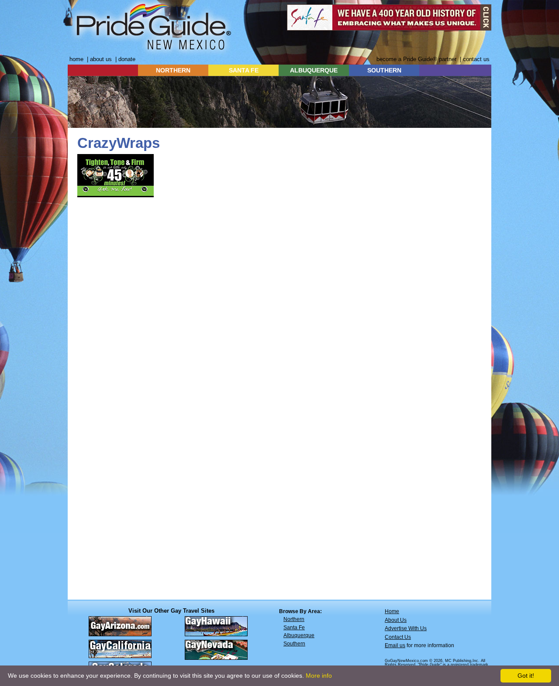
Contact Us (398, 637)
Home (392, 611)
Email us (395, 645)
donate (126, 59)
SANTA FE (244, 70)
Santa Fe (294, 627)
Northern (293, 619)
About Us (396, 620)
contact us (476, 59)
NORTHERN (173, 70)
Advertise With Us (406, 628)
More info (319, 675)
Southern (294, 643)
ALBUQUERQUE (314, 70)
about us (101, 59)
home (76, 59)
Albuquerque (298, 635)
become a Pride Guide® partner (416, 59)
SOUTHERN (384, 70)
